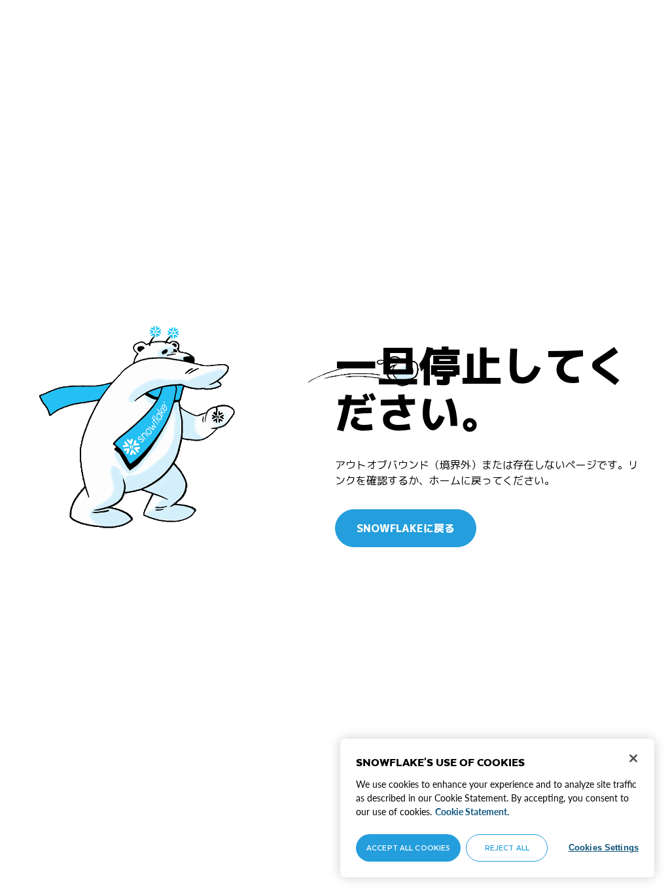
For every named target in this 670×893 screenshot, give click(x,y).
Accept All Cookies (408, 847)
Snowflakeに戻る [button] (406, 528)
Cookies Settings (604, 847)
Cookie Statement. (472, 811)
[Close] (633, 758)
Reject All (507, 847)
